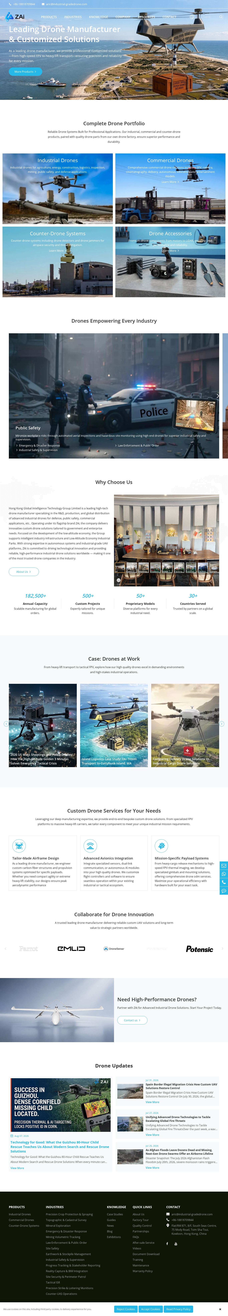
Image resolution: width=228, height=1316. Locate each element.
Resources (146, 17)
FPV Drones (198, 188)
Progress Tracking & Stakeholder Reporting (73, 1265)
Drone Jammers (52, 262)
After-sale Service (143, 1243)
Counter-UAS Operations (61, 1294)
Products (49, 17)
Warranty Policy (143, 1271)
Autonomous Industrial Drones (21, 185)
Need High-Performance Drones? (157, 999)
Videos (137, 1248)
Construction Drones (55, 192)
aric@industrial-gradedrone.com (64, 4)
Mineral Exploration (58, 1225)
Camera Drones (201, 193)
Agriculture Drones (54, 203)
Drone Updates (114, 1065)
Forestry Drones (17, 203)
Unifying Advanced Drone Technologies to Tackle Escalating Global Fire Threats (178, 1119)
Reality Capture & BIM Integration (67, 1271)
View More (19, 1168)
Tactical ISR (53, 1282)
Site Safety (52, 1248)
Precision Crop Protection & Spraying (69, 1214)
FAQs (136, 1237)
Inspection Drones (90, 178)
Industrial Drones (57, 163)
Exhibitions (114, 1237)
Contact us (132, 1020)
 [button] (218, 396)
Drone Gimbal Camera (134, 262)
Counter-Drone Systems (57, 255)
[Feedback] (224, 891)
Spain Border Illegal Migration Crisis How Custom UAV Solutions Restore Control (181, 1086)
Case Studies (115, 1214)
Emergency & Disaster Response (38, 445)
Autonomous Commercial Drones (165, 190)
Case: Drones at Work (114, 658)
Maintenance (141, 1265)
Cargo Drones (16, 178)
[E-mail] (224, 865)
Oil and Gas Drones (19, 198)
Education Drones (166, 198)
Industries (73, 17)
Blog (109, 1231)
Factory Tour (141, 1220)
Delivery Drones (130, 188)
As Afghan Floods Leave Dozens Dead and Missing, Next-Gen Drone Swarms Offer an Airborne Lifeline (179, 1152)
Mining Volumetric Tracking (63, 1237)
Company (123, 17)
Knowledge (98, 17)
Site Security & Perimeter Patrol (66, 1277)
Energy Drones (51, 198)
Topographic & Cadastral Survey (66, 1220)
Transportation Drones (57, 183)
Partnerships (141, 1231)
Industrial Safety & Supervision (37, 450)
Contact (169, 17)
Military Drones (17, 208)
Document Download (146, 1254)
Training (138, 1260)
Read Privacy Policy (178, 1309)
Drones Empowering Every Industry (114, 320)
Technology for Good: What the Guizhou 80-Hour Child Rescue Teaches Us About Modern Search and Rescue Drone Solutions (60, 1147)
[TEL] (224, 882)
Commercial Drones (170, 173)
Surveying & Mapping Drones (90, 190)
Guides (111, 1220)
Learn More (56, 215)
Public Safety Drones (55, 178)
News (110, 1225)
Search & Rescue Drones (94, 198)
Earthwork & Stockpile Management (68, 1254)
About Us (23, 572)
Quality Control (142, 1225)
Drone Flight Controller (170, 262)
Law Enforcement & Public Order (137, 445)
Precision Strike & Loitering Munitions (69, 1288)
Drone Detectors (18, 262)
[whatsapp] (224, 874)
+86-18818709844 (22, 4)
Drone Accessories (170, 255)
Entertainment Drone (133, 198)
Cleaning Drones (89, 183)
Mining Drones (16, 192)
